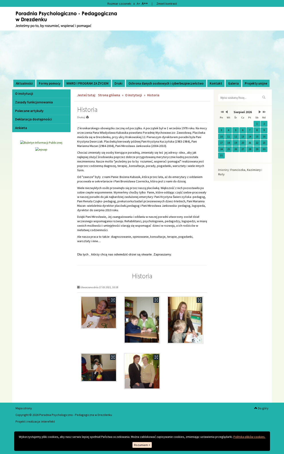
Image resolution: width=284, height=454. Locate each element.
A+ (138, 4)
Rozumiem (142, 445)
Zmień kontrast (166, 4)
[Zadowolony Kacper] (99, 312)
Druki (118, 83)
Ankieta (21, 128)
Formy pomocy (49, 83)
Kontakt (216, 83)
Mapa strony (24, 408)
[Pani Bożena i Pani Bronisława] (142, 371)
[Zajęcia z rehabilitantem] (99, 367)
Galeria (233, 83)
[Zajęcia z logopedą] (185, 320)
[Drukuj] (89, 117)
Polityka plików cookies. (249, 437)
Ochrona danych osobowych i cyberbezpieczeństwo (166, 83)
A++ (145, 3)
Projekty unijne (256, 83)
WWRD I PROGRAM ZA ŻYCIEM (87, 83)
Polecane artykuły (29, 110)
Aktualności (24, 83)
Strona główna (109, 95)
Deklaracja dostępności (33, 119)
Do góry (262, 408)
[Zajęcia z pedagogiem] (142, 320)
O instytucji (24, 93)
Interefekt (48, 421)
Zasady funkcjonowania (34, 102)
